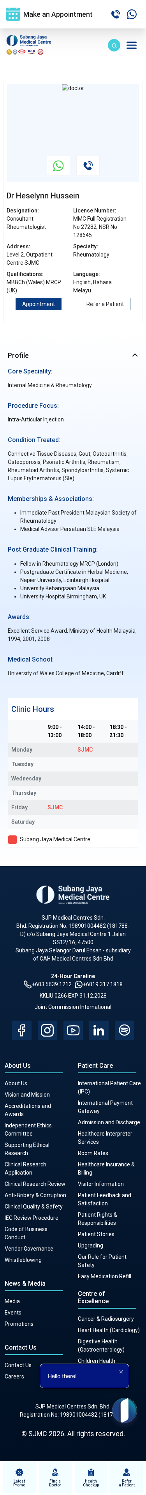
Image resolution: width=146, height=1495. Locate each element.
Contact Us (18, 1365)
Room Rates (93, 1153)
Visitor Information (101, 1184)
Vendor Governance (29, 1249)
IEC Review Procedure (31, 1218)
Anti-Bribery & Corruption (35, 1195)
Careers (14, 1376)
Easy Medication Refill (104, 1276)
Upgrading (90, 1245)
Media (12, 1301)
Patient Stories (96, 1234)
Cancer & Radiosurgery (106, 1319)
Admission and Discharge (109, 1122)
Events (13, 1312)
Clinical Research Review (35, 1184)
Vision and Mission (27, 1095)
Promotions (19, 1324)
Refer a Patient (105, 304)
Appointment (38, 304)
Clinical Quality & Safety (34, 1206)
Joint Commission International (73, 1007)
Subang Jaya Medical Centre (55, 839)
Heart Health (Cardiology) (109, 1330)
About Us (16, 1083)
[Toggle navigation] (131, 45)
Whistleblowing (23, 1260)
